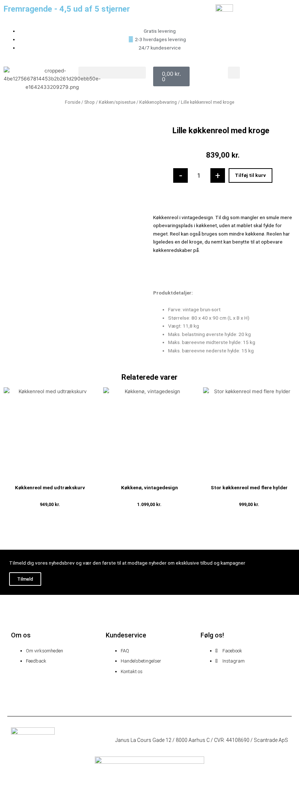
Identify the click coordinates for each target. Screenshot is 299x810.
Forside (72, 102)
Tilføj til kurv (250, 175)
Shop (89, 102)
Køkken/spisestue (117, 102)
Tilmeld (25, 579)
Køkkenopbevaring (158, 102)
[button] (112, 73)
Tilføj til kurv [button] (50, 515)
